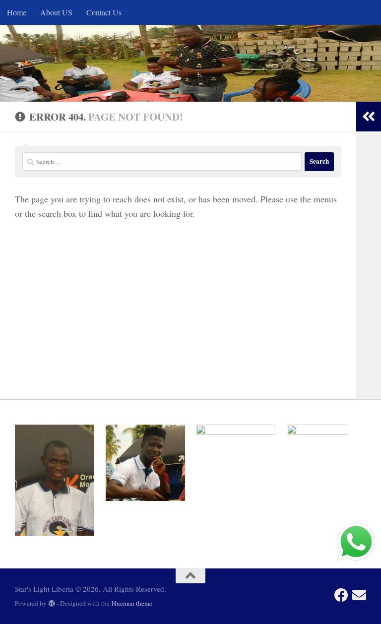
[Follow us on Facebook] (341, 595)
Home (16, 12)
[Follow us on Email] (359, 595)
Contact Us (104, 12)
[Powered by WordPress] (52, 603)
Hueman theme (132, 603)
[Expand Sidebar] (368, 116)
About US (56, 12)
